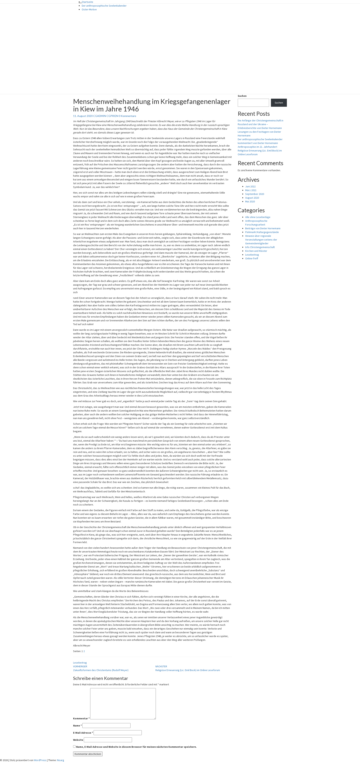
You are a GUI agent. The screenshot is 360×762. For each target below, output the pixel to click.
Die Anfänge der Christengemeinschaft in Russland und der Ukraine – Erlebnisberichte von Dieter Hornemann (260, 124)
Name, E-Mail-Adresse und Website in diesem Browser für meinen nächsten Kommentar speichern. (136, 746)
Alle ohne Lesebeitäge (257, 217)
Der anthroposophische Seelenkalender (104, 5)
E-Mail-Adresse (83, 732)
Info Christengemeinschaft (260, 247)
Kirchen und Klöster (256, 251)
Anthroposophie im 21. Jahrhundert (257, 146)
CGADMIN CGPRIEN (105, 115)
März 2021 (250, 190)
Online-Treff (251, 258)
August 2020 (252, 197)
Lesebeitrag (80, 662)
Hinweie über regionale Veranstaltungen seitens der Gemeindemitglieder (261, 239)
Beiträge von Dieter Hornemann (262, 228)
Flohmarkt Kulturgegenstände (262, 232)
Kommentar (81, 718)
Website (78, 740)
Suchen (242, 96)
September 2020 (254, 194)
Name (77, 725)
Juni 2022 (250, 186)
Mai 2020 (250, 201)
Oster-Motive (89, 9)
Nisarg (60, 760)
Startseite (87, 2)
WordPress (40, 760)
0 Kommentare (127, 115)
